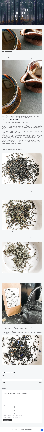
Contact (37, 2)
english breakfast (20, 380)
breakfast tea (8, 380)
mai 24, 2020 (40, 27)
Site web (4, 412)
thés (26, 380)
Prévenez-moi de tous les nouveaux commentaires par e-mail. (13, 415)
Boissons (3, 51)
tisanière (32, 380)
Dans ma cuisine (7, 51)
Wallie (38, 27)
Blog (41, 2)
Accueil (22, 2)
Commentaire (5, 395)
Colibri (32, 429)
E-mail (4, 408)
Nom (4, 405)
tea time (24, 380)
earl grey (16, 380)
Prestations (32, 2)
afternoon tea (4, 380)
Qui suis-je (26, 2)
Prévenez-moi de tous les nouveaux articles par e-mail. (12, 417)
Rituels (11, 51)
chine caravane (12, 380)
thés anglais (28, 380)
